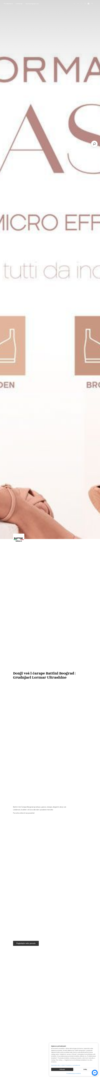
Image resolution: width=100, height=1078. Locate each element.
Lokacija (19, 4)
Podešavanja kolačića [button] (74, 1073)
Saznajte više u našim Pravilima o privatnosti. (65, 1065)
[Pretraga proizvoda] (94, 144)
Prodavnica (8, 4)
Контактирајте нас (32, 4)
